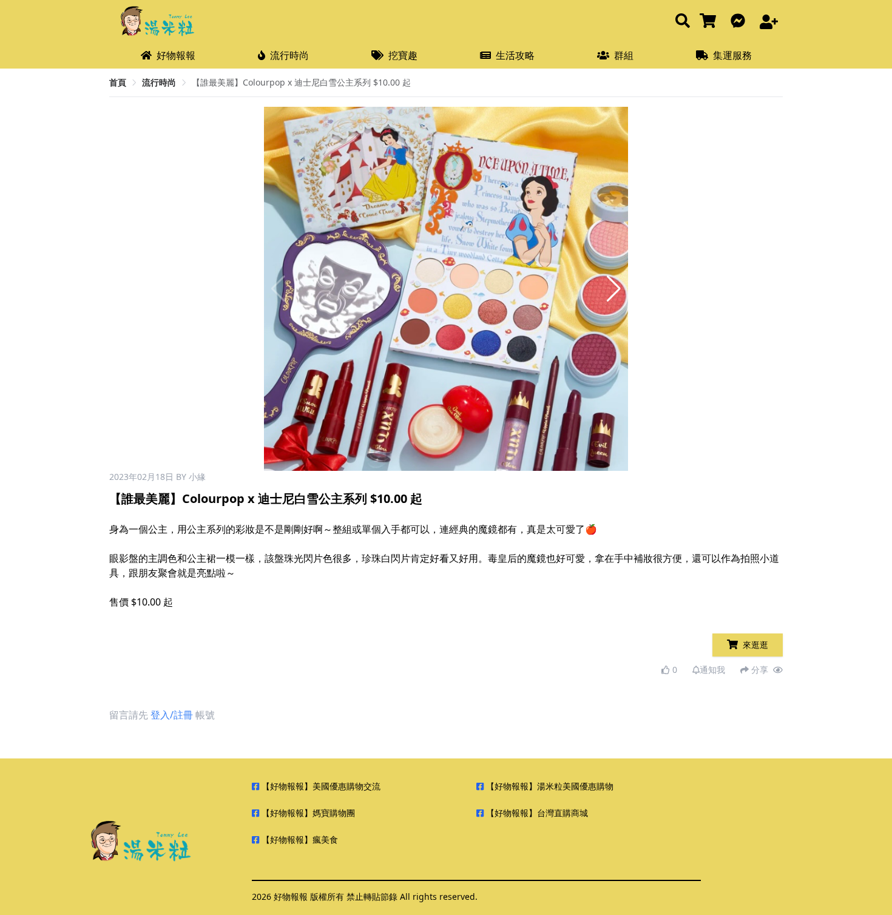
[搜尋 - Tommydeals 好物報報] (682, 21)
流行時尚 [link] (159, 82)
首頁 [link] (117, 82)
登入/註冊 (171, 714)
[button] (614, 288)
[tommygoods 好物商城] (710, 21)
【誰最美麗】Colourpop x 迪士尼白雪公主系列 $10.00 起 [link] (301, 82)
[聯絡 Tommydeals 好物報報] (740, 21)
